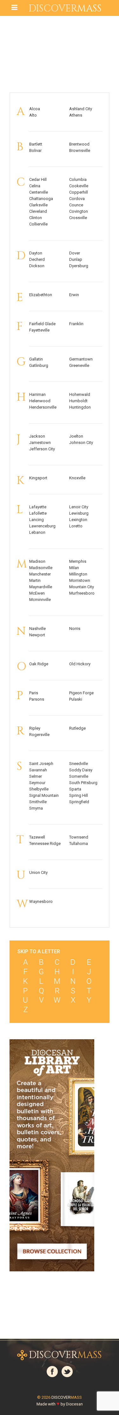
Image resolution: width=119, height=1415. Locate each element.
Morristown (79, 580)
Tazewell (37, 837)
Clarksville (38, 205)
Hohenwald (79, 394)
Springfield (79, 801)
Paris (33, 692)
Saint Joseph (41, 763)
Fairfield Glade (42, 323)
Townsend (78, 837)
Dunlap (75, 259)
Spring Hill (78, 795)
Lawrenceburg (42, 526)
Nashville (37, 628)
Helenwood (39, 400)
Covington (78, 211)
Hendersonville (42, 407)
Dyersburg (78, 265)
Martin (35, 580)
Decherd (37, 259)
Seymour (37, 782)
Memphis (77, 561)
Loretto (76, 526)
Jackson (37, 436)
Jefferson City (42, 449)
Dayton (35, 253)
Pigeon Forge (81, 692)
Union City (38, 872)
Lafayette (37, 506)
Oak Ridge (38, 663)
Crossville (78, 217)
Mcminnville (40, 599)
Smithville (38, 801)
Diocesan (74, 1404)
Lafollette (38, 513)
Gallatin (36, 359)
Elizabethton (40, 294)
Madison (37, 561)
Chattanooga (41, 198)
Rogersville (39, 734)
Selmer (35, 776)
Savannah (38, 770)
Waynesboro (41, 901)
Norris (74, 628)
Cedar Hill (38, 179)
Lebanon (37, 532)
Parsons (36, 699)
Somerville (78, 776)
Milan (74, 567)
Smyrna (36, 808)
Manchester (40, 574)
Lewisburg (79, 513)
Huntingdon (80, 407)
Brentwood (79, 144)
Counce (76, 205)
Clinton (35, 217)
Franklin (76, 323)
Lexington (78, 519)
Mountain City (81, 586)
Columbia (78, 179)
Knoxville (77, 477)
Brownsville (79, 150)
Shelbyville (39, 789)
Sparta (75, 789)
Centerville (38, 192)
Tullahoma (78, 843)
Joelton (76, 436)
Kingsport (38, 477)
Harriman (37, 394)
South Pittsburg (83, 782)
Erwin (74, 294)
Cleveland (38, 211)
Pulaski (75, 699)
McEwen (37, 593)
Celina (34, 185)
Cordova (77, 198)
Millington (78, 574)
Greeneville (79, 365)
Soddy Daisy (80, 770)
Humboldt (78, 400)
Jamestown (40, 442)
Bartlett (35, 144)
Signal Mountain (44, 795)
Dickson (36, 265)
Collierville (38, 224)
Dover (74, 253)
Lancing (36, 519)
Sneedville (78, 763)
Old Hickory (79, 663)
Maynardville (40, 586)
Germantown (81, 359)
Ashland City (80, 108)
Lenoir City (78, 506)
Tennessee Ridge (45, 843)
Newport (37, 634)
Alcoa (34, 108)
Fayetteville (39, 330)
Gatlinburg (38, 365)
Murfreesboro (82, 593)
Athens (75, 115)
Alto (33, 115)
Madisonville (40, 567)
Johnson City (81, 442)
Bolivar (35, 150)
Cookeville (78, 185)
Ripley (34, 728)
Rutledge (77, 728)
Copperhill (78, 192)
